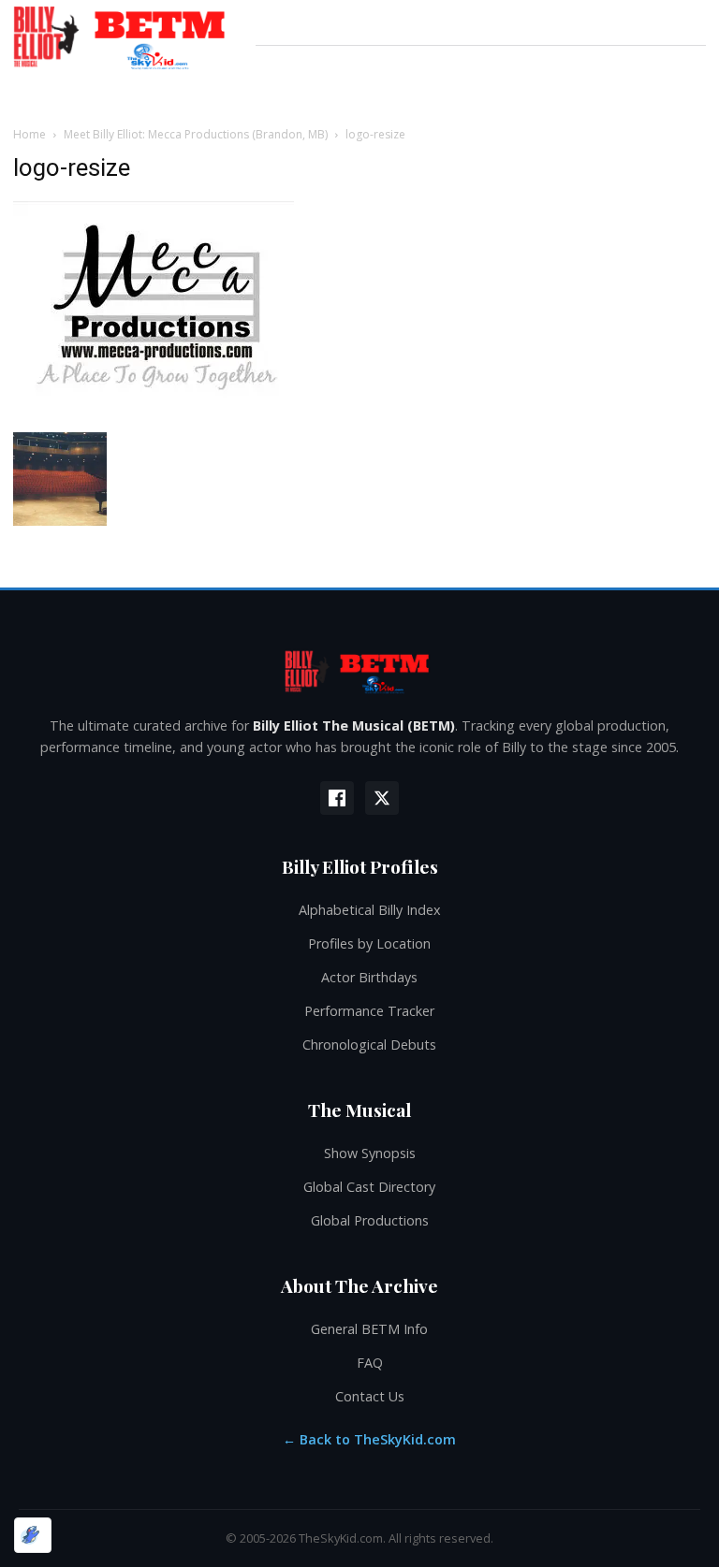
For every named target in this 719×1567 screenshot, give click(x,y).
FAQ (370, 1362)
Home (29, 134)
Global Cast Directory (369, 1187)
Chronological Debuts (369, 1044)
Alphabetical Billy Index (370, 910)
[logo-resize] (153, 413)
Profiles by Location (369, 943)
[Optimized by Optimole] (32, 1535)
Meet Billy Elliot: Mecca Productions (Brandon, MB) (196, 134)
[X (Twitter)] (382, 798)
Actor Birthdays (369, 977)
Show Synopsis (370, 1153)
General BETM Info (369, 1329)
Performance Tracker (369, 1011)
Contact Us (369, 1396)
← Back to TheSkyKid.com (369, 1439)
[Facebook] (337, 798)
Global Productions (370, 1220)
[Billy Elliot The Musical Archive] (359, 671)
